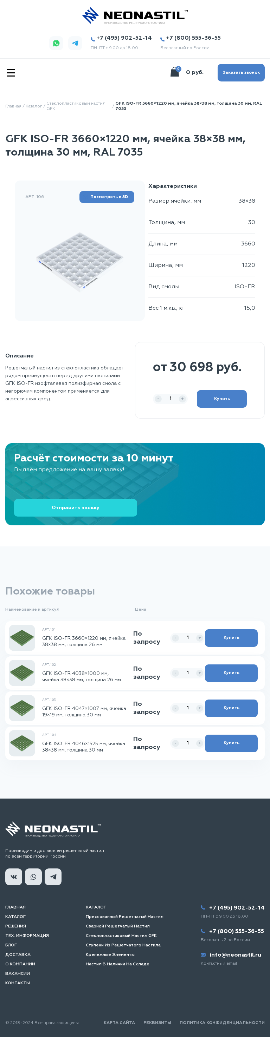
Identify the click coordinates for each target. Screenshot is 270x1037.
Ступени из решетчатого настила (123, 945)
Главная (13, 106)
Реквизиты (157, 1023)
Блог (11, 945)
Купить (222, 399)
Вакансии (17, 974)
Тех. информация (27, 936)
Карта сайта (119, 1023)
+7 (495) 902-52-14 (124, 38)
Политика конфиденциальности (222, 1023)
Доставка (18, 955)
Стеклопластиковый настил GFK (75, 106)
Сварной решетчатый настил (118, 926)
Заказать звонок (241, 73)
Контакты (17, 983)
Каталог (34, 106)
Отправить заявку (75, 507)
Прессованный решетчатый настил (124, 917)
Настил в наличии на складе (117, 964)
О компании (20, 964)
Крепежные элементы (110, 955)
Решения (15, 926)
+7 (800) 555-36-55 (193, 38)
